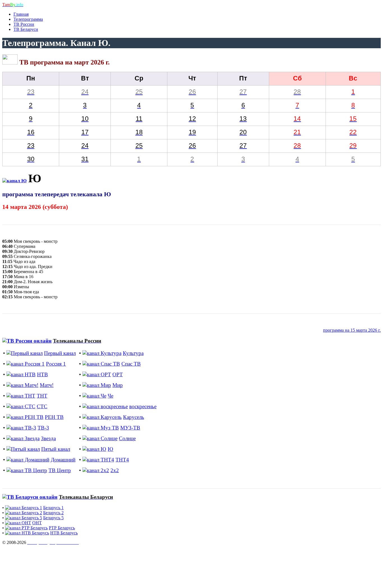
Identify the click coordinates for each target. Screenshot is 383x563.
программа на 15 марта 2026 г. (352, 330)
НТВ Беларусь (64, 532)
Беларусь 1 (53, 507)
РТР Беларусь (62, 527)
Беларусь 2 (53, 512)
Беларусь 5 (53, 517)
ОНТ (37, 522)
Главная (21, 14)
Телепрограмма (28, 19)
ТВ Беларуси (25, 29)
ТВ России (23, 24)
